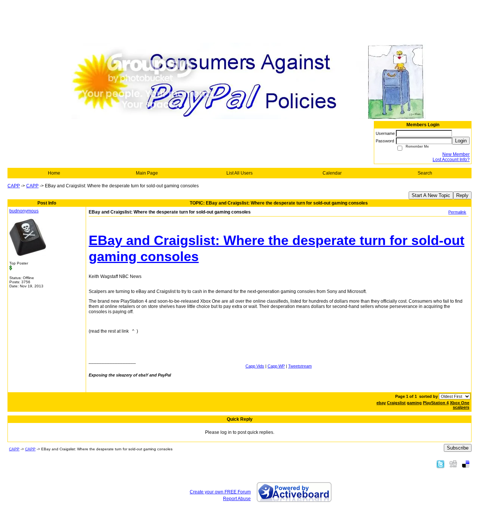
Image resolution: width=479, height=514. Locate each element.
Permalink (457, 212)
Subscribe (458, 448)
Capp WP (276, 366)
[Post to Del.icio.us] (466, 463)
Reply (462, 195)
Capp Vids (254, 366)
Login (461, 140)
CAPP (13, 185)
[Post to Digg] (453, 463)
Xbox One (459, 402)
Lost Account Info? (451, 159)
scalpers (461, 407)
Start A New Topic (431, 195)
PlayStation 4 (436, 402)
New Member (456, 154)
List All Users (239, 173)
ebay (381, 402)
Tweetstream (300, 366)
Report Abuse (237, 498)
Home (54, 173)
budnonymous (24, 211)
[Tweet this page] (440, 463)
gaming (414, 402)
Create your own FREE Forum (220, 492)
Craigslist (396, 402)
